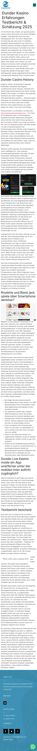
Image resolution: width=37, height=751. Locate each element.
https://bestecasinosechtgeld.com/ (13, 113)
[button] (34, 5)
